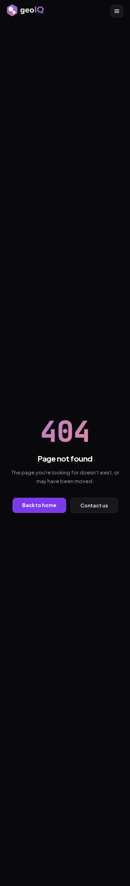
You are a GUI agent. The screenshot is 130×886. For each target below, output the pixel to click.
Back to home (39, 505)
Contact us (94, 505)
